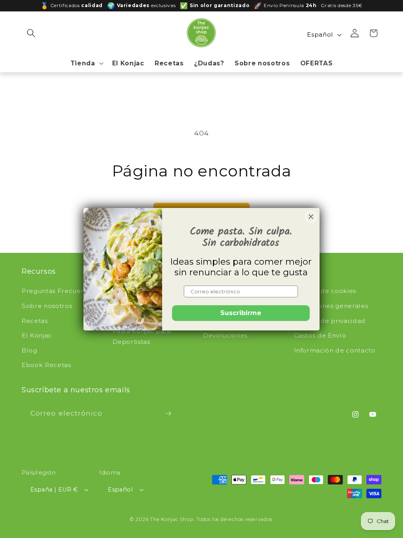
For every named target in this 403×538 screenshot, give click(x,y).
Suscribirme (240, 313)
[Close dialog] (311, 216)
